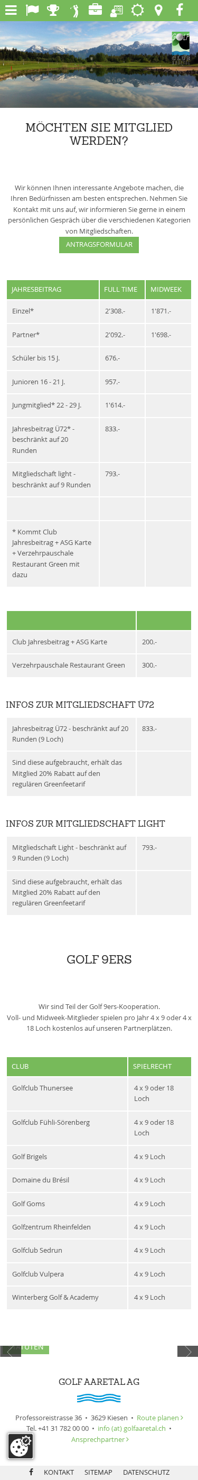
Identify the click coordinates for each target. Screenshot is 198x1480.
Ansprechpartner (98, 1439)
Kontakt (59, 1472)
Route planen (160, 1417)
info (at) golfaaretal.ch (132, 1428)
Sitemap (98, 1472)
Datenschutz (146, 1472)
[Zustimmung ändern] (20, 1446)
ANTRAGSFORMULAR (99, 244)
